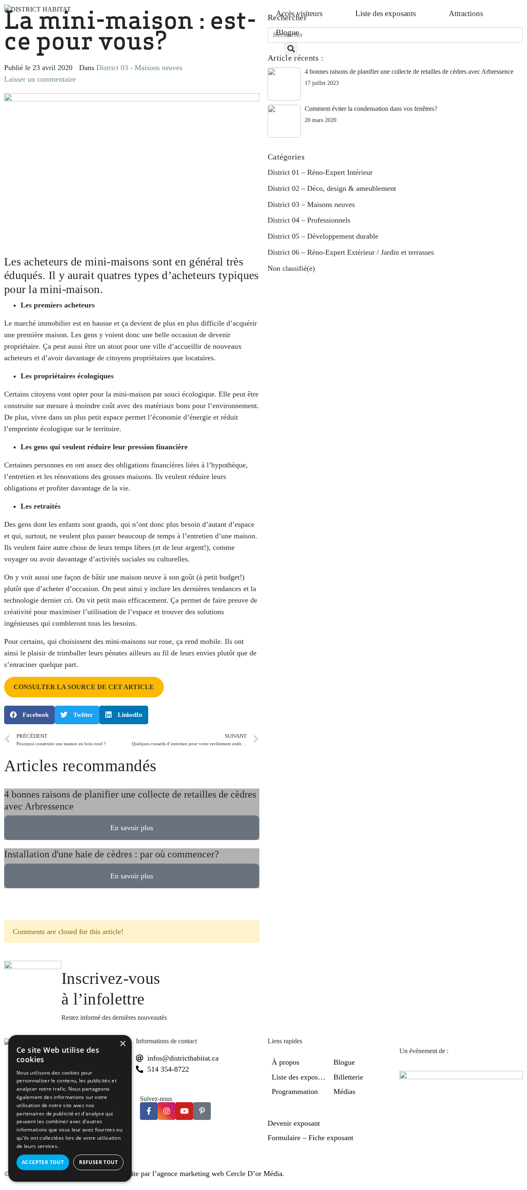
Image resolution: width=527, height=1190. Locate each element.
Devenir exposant (294, 1123)
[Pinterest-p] (202, 1111)
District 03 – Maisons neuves (311, 204)
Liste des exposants (385, 13)
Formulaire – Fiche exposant (310, 1138)
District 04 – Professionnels (309, 220)
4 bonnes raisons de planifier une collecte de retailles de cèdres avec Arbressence (409, 71)
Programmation (295, 1091)
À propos (285, 1062)
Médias (344, 1091)
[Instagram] (166, 1111)
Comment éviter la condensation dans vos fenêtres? (371, 108)
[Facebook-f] (149, 1111)
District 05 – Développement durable (323, 236)
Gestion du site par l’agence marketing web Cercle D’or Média (188, 1173)
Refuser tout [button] (98, 1162)
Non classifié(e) (291, 268)
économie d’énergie (181, 417)
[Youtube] (184, 1111)
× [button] (122, 1044)
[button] (291, 49)
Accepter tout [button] (43, 1162)
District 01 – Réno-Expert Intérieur (320, 172)
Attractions (466, 13)
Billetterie (348, 1077)
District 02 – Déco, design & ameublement (332, 188)
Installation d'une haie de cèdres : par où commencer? (111, 854)
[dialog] (70, 1108)
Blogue (287, 32)
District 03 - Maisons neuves (139, 67)
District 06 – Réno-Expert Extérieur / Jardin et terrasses (351, 252)
